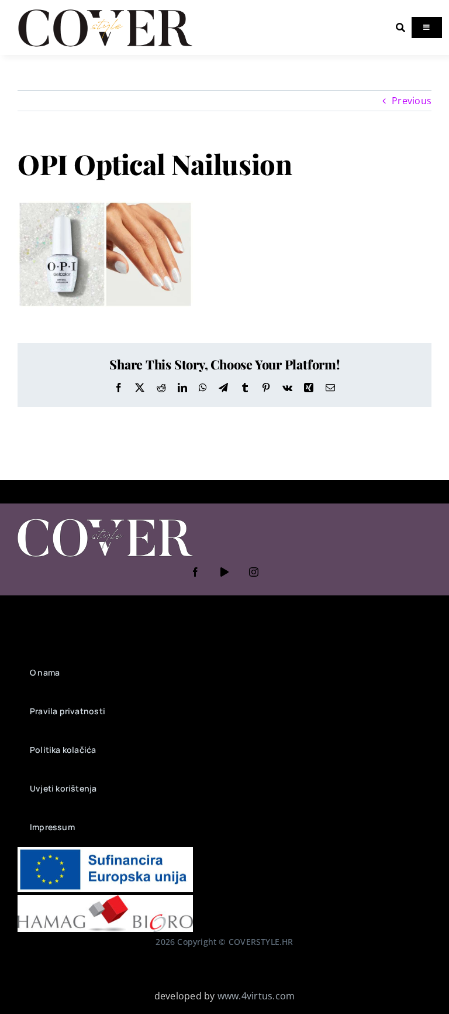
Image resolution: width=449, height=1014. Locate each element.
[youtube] (224, 572)
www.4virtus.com (256, 995)
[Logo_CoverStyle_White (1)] (105, 519)
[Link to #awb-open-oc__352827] (400, 27)
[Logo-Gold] (105, 10)
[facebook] (195, 572)
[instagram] (253, 572)
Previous (411, 100)
